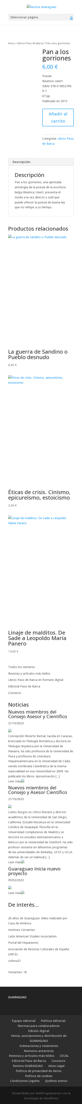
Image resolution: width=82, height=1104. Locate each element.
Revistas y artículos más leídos (29, 673)
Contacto (14, 693)
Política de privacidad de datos (38, 1071)
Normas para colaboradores (39, 1026)
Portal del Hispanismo (23, 943)
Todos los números (21, 667)
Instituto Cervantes (21, 930)
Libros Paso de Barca (30, 43)
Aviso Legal (56, 1066)
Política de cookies (38, 1076)
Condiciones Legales (25, 1081)
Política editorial (53, 1021)
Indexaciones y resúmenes (39, 1046)
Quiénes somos (56, 1081)
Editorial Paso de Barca (24, 686)
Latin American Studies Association (32, 936)
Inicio (11, 43)
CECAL (64, 1056)
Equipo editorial (24, 1021)
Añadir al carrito (58, 117)
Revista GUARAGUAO (28, 1066)
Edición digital (38, 1031)
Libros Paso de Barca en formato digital (35, 680)
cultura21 (14, 961)
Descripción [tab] (21, 162)
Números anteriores (39, 1051)
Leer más (14, 781)
